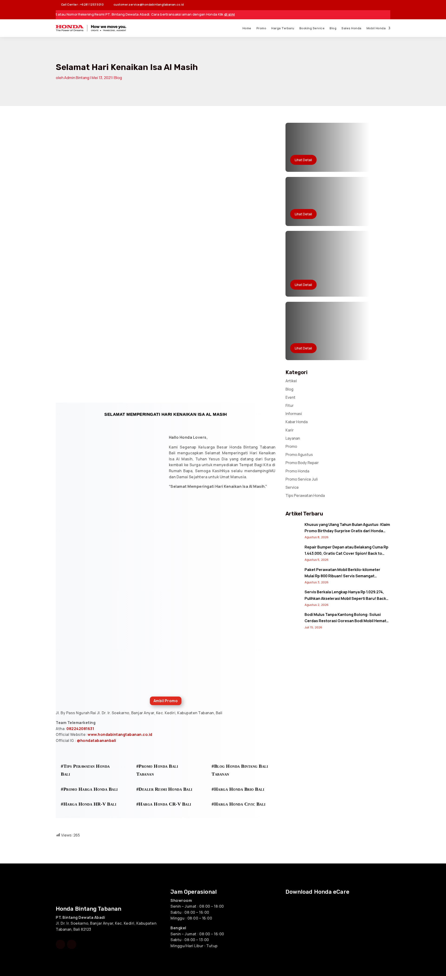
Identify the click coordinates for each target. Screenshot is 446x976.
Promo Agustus (299, 454)
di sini (204, 14)
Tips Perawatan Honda (305, 495)
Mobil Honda (376, 28)
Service (292, 487)
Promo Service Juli (301, 479)
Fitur (289, 405)
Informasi (293, 413)
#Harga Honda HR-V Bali (88, 804)
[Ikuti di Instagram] (377, 4)
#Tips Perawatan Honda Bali (85, 770)
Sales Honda (351, 28)
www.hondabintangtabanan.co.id (120, 734)
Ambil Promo (166, 700)
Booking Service (312, 28)
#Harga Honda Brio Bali (238, 789)
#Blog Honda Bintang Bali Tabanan (240, 770)
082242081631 (80, 728)
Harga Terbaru (282, 28)
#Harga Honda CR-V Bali (163, 804)
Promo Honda (297, 471)
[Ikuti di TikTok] (386, 4)
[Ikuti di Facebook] (368, 4)
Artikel (291, 380)
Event (290, 397)
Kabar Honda (296, 421)
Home (247, 28)
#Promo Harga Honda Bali (89, 789)
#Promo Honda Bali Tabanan (157, 770)
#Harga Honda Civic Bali (239, 804)
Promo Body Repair (302, 462)
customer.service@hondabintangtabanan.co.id (146, 5)
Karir (289, 430)
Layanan (292, 438)
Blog (333, 28)
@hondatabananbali (96, 740)
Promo (261, 28)
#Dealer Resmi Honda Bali (164, 789)
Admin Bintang (76, 77)
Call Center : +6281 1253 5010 (80, 5)
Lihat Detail (303, 160)
